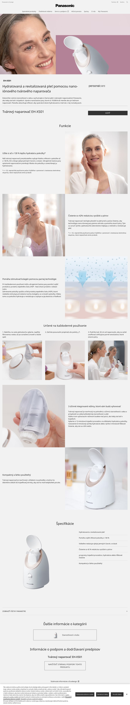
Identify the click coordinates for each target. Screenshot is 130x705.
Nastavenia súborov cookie (84, 694)
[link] (65, 681)
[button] (108, 113)
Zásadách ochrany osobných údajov (31, 699)
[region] (65, 694)
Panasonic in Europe (8, 2)
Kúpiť (107, 113)
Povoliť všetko (117, 694)
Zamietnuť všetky (102, 694)
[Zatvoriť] (127, 694)
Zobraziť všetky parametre (14, 611)
